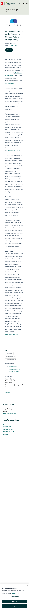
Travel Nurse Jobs (13, 372)
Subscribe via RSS (8, 429)
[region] (14, 596)
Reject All (14, 601)
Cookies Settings (14, 596)
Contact (7, 392)
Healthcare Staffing (10, 356)
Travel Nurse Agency (11, 359)
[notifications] (23, 3)
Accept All (14, 606)
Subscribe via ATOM (9, 431)
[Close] (27, 586)
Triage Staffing (14, 45)
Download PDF (7, 426)
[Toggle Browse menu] (23, 10)
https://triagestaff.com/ (13, 150)
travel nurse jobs (10, 83)
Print (4, 424)
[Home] (8, 3)
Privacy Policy (15, 593)
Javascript (6, 434)
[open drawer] (26, 3)
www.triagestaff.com (11, 334)
